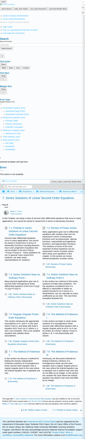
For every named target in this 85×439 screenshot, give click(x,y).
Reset (3, 64)
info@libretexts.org (73, 435)
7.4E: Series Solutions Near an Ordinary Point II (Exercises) (59, 305)
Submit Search (6, 48)
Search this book (6, 41)
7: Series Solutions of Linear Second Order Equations (33, 399)
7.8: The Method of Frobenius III (62, 353)
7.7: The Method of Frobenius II (24, 353)
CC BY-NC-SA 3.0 (35, 401)
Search (6, 187)
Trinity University (16, 214)
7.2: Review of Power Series (61, 228)
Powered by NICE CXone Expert (41, 421)
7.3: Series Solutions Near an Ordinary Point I (24, 276)
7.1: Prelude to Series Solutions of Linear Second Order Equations (23, 231)
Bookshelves (27, 191)
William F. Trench (16, 211)
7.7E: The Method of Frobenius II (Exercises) (22, 380)
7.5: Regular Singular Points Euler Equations (24, 316)
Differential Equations (47, 191)
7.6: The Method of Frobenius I (62, 316)
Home (12, 191)
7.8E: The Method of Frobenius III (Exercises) (60, 387)
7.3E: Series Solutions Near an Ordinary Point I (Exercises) (21, 295)
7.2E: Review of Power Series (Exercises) (59, 265)
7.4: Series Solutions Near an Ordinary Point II (62, 276)
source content (23, 404)
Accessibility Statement (23, 435)
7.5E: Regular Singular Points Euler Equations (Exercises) (23, 342)
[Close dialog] (1, 170)
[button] (9, 146)
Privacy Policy (58, 432)
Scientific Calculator (14, 127)
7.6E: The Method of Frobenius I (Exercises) (60, 342)
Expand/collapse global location (81, 191)
